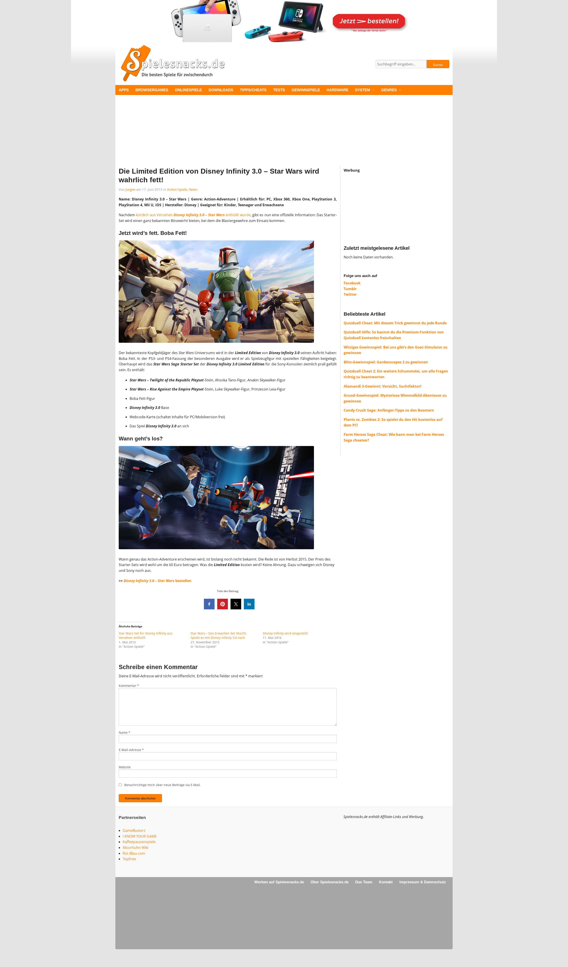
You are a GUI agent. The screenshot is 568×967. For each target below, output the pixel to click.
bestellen (157, 580)
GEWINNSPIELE (306, 90)
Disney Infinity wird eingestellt (285, 633)
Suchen (438, 65)
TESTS (279, 90)
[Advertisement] (248, 135)
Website (125, 767)
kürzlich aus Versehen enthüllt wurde (193, 214)
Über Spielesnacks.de (330, 882)
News (193, 189)
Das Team (363, 882)
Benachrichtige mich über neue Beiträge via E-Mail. (162, 785)
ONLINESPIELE (188, 90)
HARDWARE (337, 90)
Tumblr (350, 288)
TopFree (129, 858)
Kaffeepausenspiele (139, 841)
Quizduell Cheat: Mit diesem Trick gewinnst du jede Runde (395, 323)
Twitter (350, 294)
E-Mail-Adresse (131, 750)
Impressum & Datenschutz (422, 882)
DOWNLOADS (221, 90)
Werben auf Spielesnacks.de (279, 882)
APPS (124, 90)
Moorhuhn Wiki (135, 847)
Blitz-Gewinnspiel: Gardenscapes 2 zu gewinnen (386, 362)
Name (124, 732)
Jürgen (130, 189)
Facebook (352, 283)
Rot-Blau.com (134, 853)
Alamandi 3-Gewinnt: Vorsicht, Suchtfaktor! (382, 386)
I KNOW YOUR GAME (140, 836)
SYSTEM (362, 90)
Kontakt (386, 882)
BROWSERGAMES (151, 90)
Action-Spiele (177, 189)
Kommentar (129, 686)
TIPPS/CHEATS (253, 90)
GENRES (389, 90)
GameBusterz (134, 830)
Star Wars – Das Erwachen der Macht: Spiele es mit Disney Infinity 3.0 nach (219, 635)
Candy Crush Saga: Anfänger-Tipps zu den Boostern (389, 410)
